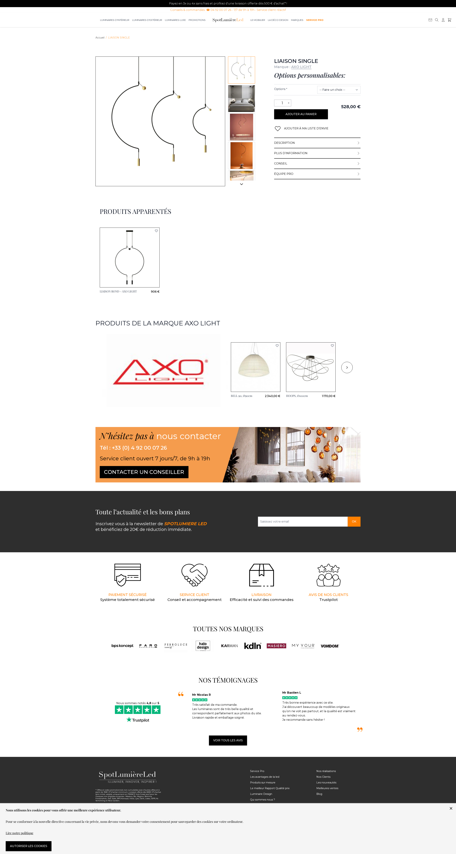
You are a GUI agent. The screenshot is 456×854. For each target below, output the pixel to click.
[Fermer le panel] (451, 808)
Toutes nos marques (228, 628)
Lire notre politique (19, 833)
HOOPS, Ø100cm (297, 396)
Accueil (99, 37)
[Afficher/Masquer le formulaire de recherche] (437, 20)
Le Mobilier (257, 20)
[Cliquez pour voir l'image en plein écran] (160, 121)
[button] (277, 345)
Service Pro (314, 20)
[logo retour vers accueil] (128, 777)
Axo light (101, 336)
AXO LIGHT (301, 67)
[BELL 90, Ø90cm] (255, 367)
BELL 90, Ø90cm (241, 396)
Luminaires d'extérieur (147, 20)
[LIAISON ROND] (130, 257)
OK (354, 521)
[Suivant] (241, 186)
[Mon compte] (443, 20)
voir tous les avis (228, 740)
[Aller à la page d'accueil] (228, 20)
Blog (319, 794)
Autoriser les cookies (28, 846)
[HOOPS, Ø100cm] (311, 367)
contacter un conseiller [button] (144, 472)
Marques (297, 20)
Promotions (197, 20)
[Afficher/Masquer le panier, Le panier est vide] (449, 20)
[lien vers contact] (430, 20)
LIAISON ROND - (118, 291)
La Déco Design (278, 20)
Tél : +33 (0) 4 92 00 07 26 (133, 448)
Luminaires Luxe (175, 20)
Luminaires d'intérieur (114, 20)
